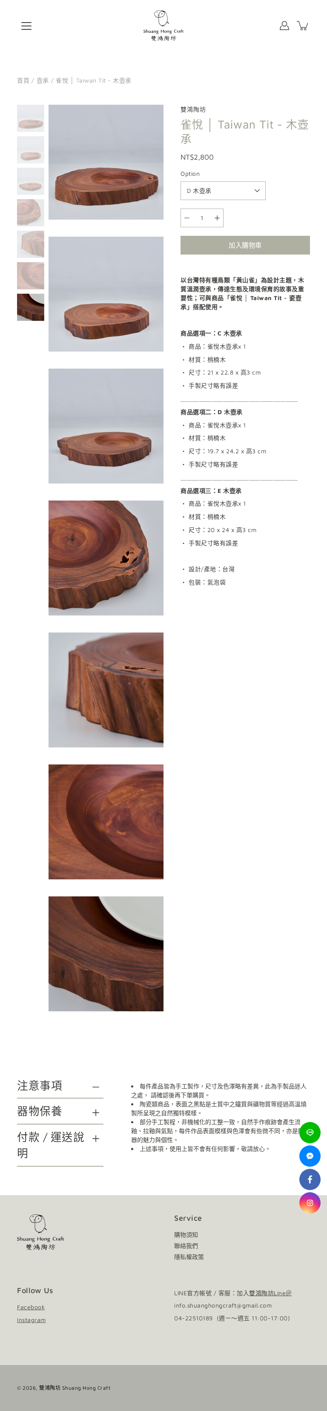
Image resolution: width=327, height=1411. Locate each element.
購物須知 (186, 1234)
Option (190, 173)
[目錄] (26, 26)
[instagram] (310, 1203)
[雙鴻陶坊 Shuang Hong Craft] (163, 25)
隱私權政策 (189, 1256)
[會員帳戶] (284, 25)
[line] (310, 1132)
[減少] (187, 218)
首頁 (23, 80)
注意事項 (39, 1085)
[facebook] (310, 1179)
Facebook (31, 1307)
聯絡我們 (186, 1245)
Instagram (31, 1319)
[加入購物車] (303, 25)
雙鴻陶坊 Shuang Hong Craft (74, 1388)
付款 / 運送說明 (50, 1145)
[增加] (217, 218)
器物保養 (39, 1111)
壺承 (43, 80)
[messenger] (310, 1156)
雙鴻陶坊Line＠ (270, 1293)
